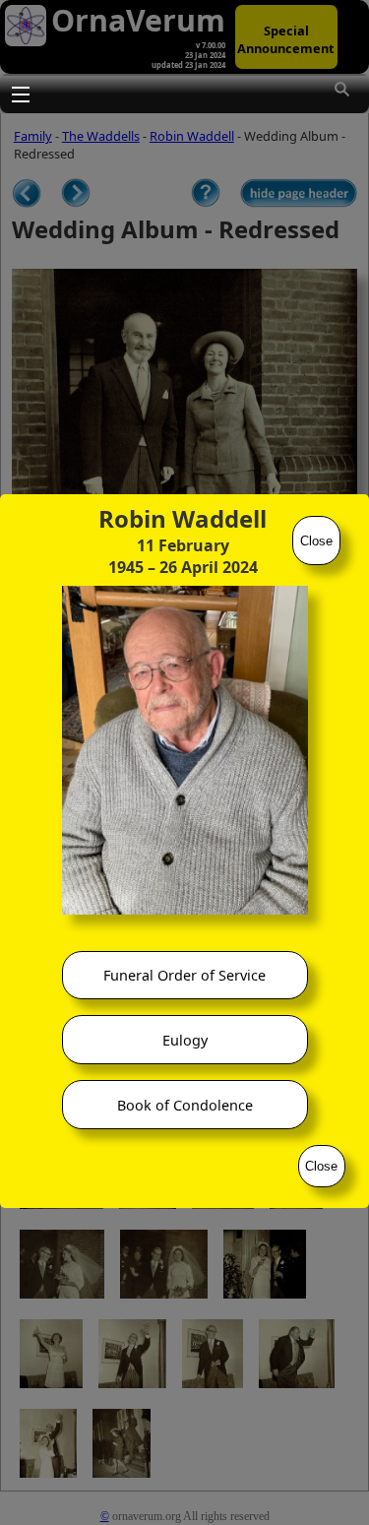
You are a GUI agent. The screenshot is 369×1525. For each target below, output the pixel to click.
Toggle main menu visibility (20, 93)
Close (316, 541)
